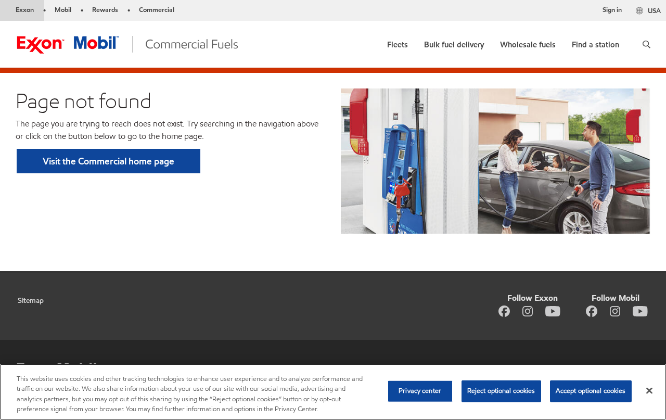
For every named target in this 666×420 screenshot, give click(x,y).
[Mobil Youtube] (640, 310)
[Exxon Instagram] (527, 310)
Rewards (105, 10)
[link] (397, 42)
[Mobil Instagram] (615, 310)
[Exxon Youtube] (552, 310)
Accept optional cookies (591, 391)
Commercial (156, 10)
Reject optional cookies (501, 391)
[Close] (649, 390)
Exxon (25, 10)
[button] (646, 44)
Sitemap (31, 301)
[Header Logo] (127, 43)
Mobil (63, 10)
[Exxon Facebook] (504, 310)
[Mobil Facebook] (591, 310)
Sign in (612, 10)
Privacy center (420, 391)
